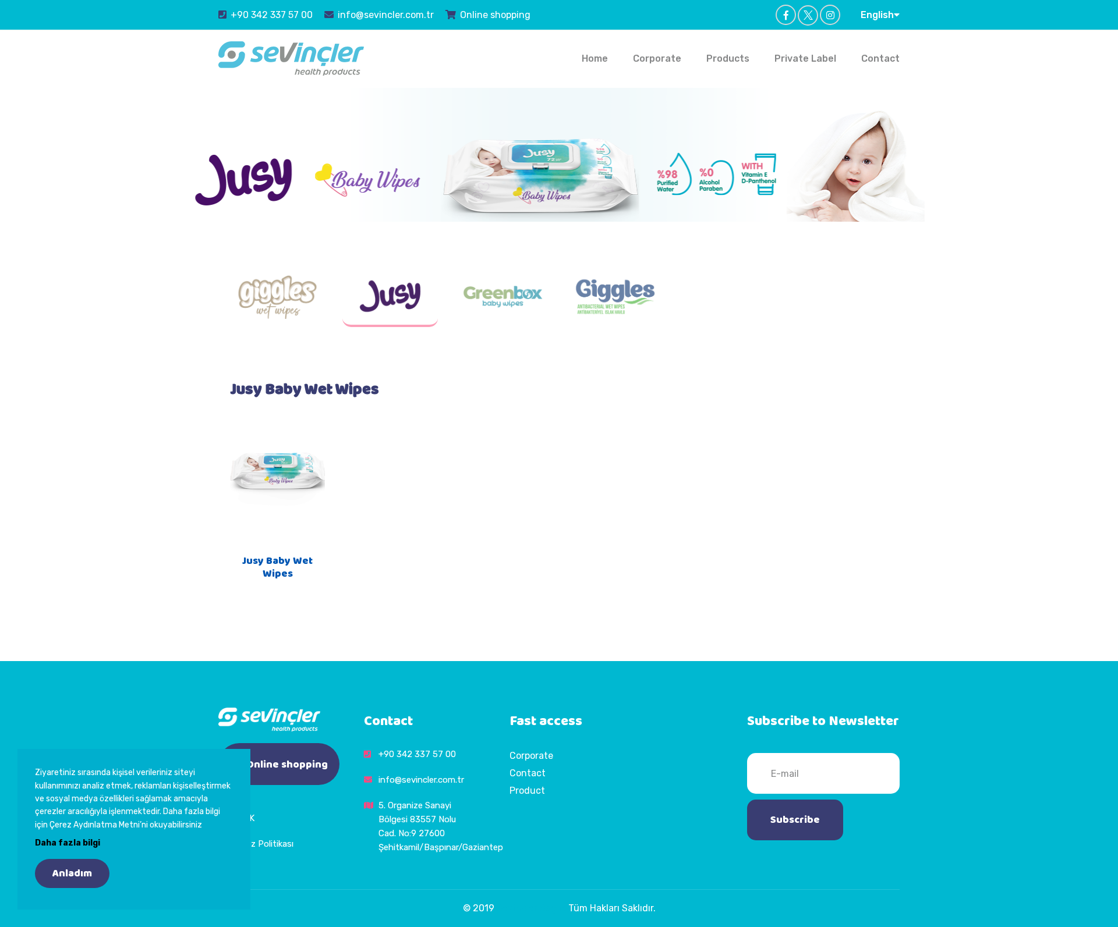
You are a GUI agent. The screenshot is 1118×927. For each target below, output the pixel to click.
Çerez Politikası (263, 844)
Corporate (657, 58)
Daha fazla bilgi (67, 843)
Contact (880, 58)
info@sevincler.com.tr (386, 14)
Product (527, 790)
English (877, 14)
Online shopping (495, 14)
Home (595, 58)
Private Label (805, 58)
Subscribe (795, 820)
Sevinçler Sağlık (531, 908)
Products (727, 58)
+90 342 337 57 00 (272, 14)
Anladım (72, 873)
